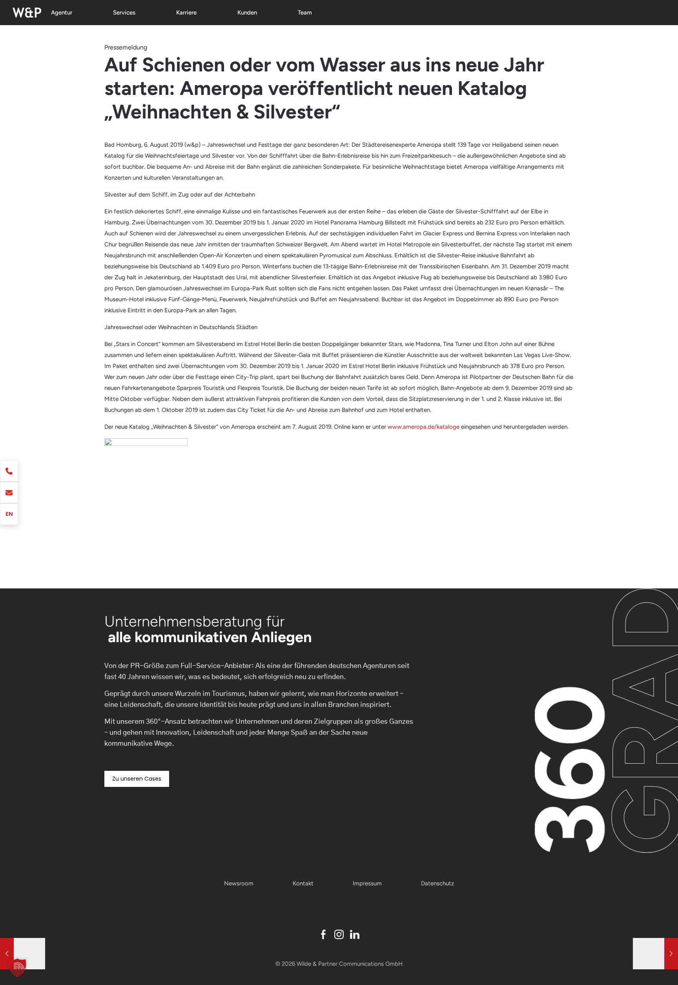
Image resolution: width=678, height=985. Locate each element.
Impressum (367, 883)
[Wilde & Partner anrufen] (9, 471)
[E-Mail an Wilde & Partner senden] (9, 492)
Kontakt (303, 883)
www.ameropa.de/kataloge (423, 426)
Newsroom (238, 883)
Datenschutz (437, 883)
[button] (17, 967)
